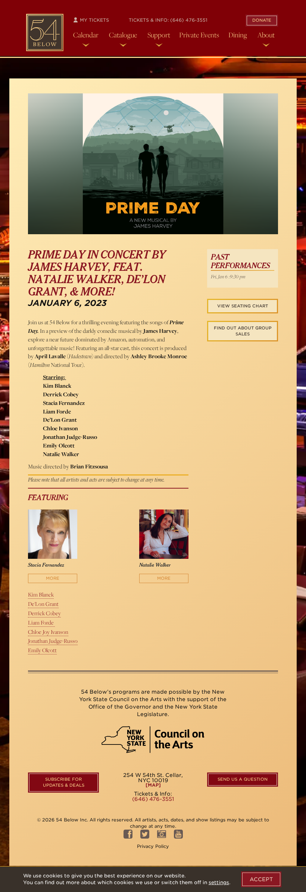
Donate (261, 20)
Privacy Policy (153, 846)
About (266, 34)
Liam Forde (41, 622)
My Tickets (93, 20)
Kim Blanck (41, 594)
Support (158, 34)
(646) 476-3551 (188, 20)
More (52, 578)
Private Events (199, 34)
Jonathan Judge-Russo (53, 641)
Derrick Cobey (44, 613)
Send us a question (243, 779)
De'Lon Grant (43, 604)
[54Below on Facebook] (128, 836)
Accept (261, 879)
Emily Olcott (42, 650)
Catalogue (123, 34)
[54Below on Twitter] (144, 836)
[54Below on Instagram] (161, 836)
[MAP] (153, 785)
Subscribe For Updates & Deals (63, 782)
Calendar (86, 34)
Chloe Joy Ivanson (48, 632)
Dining (237, 34)
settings (219, 882)
